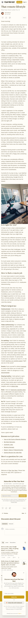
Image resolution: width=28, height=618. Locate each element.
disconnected (5, 372)
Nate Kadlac (8, 12)
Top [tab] (3, 542)
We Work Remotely (9, 442)
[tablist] (7, 523)
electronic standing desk (18, 390)
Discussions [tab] (12, 542)
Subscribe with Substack (15, 602)
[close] (23, 573)
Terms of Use (21, 499)
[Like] (2, 17)
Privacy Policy (19, 609)
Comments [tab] (4, 523)
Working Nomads (9, 447)
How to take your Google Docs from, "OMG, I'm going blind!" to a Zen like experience (9, 548)
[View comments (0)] (6, 17)
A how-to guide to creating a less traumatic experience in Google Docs (9, 552)
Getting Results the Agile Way (13, 452)
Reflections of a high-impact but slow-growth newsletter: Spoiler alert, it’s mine (10, 563)
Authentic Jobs (8, 444)
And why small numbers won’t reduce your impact (9, 567)
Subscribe (19, 2)
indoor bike (14, 386)
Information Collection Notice (16, 500)
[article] (14, 552)
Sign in (25, 2)
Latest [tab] (6, 542)
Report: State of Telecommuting (13, 450)
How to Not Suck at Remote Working (15, 439)
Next (23, 513)
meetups (23, 366)
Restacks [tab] (11, 523)
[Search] (25, 542)
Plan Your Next (13, 470)
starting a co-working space (14, 361)
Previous (6, 513)
